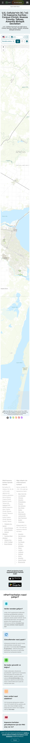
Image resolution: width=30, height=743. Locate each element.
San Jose (21, 512)
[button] (3, 47)
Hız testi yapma (18, 2)
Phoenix (20, 504)
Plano (20, 548)
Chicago (20, 498)
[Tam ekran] (27, 37)
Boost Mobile (8, 544)
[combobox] (5, 37)
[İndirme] (15, 578)
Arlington (21, 546)
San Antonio (22, 506)
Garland (20, 554)
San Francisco (22, 518)
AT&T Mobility (8, 530)
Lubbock (20, 552)
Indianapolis (22, 514)
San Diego (21, 508)
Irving (20, 556)
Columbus (21, 522)
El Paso (20, 544)
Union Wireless (8, 528)
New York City (22, 494)
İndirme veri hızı (21, 41)
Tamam (15, 740)
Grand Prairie (22, 560)
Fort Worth (21, 542)
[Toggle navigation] (3, 3)
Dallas (20, 510)
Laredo (20, 550)
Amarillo (20, 558)
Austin (20, 520)
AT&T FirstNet (8, 542)
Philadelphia (22, 502)
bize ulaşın (12, 709)
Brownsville (21, 562)
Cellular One (7, 540)
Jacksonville (22, 516)
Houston (20, 500)
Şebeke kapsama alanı (18, 41)
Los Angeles (21, 496)
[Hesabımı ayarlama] (27, 2)
